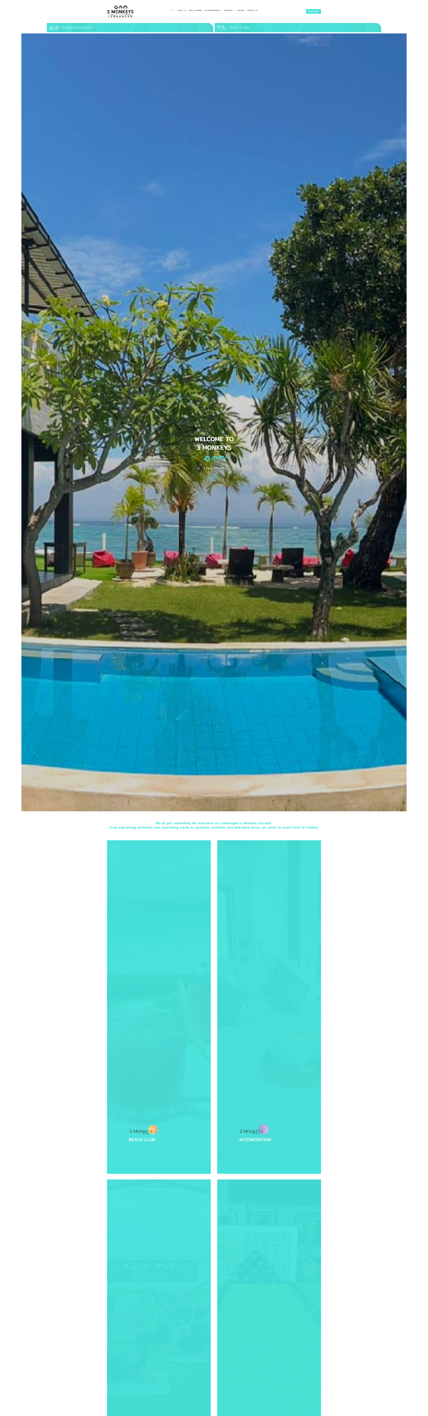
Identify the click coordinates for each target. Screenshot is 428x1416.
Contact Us (252, 11)
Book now (313, 11)
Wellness (228, 11)
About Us (182, 11)
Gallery (241, 11)
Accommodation (211, 11)
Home (172, 11)
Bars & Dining (195, 11)
